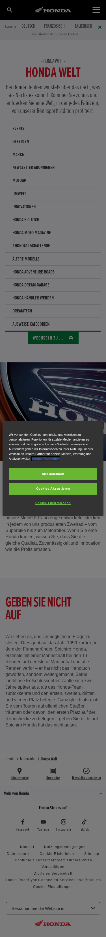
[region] (53, 468)
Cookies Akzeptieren (53, 488)
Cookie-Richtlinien (46, 458)
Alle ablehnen (53, 474)
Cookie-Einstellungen (53, 503)
